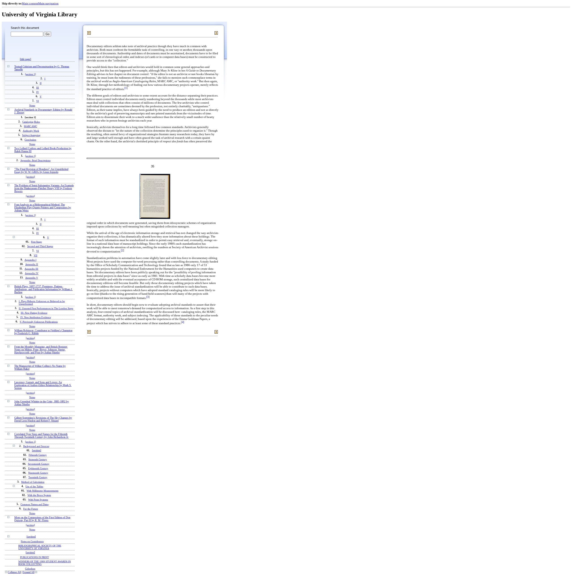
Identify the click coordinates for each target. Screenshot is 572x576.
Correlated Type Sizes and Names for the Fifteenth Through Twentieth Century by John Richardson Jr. (41, 436)
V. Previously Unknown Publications (39, 321)
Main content (30, 3)
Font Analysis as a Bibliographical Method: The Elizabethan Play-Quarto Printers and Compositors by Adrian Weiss (42, 207)
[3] (147, 297)
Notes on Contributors (32, 541)
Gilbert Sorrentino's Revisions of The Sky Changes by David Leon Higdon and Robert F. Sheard (43, 419)
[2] (122, 250)
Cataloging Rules (31, 121)
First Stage (36, 242)
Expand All (28, 572)
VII (35, 255)
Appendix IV (31, 273)
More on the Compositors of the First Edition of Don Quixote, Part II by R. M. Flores (42, 519)
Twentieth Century (37, 477)
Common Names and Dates (34, 504)
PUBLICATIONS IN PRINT (34, 557)
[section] (30, 176)
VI (37, 101)
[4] (182, 322)
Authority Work (31, 130)
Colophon (30, 568)
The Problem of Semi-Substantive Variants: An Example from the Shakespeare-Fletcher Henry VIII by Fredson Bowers (44, 188)
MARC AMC (30, 126)
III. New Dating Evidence (34, 312)
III (37, 87)
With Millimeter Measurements (42, 491)
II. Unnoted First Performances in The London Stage (46, 308)
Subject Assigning (31, 135)
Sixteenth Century (37, 459)
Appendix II (31, 264)
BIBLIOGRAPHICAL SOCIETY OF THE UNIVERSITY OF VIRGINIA (39, 547)
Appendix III (31, 268)
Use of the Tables (34, 486)
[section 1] (30, 74)
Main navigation (48, 3)
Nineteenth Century (38, 473)
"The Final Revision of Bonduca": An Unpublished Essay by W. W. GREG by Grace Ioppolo (41, 171)
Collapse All (14, 572)
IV (37, 92)
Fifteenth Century (38, 455)
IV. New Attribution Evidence (35, 317)
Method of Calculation (32, 482)
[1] (126, 88)
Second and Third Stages (40, 246)
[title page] (25, 59)
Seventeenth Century (38, 464)
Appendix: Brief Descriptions (35, 160)
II (41, 83)
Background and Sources (36, 446)
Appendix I (30, 260)
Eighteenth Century (38, 468)
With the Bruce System (39, 495)
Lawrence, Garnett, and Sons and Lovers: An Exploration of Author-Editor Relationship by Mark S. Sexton (43, 385)
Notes (32, 105)
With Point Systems (38, 499)
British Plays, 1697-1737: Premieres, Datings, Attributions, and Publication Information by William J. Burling (43, 289)
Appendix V (31, 277)
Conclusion (30, 139)
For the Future (30, 508)
